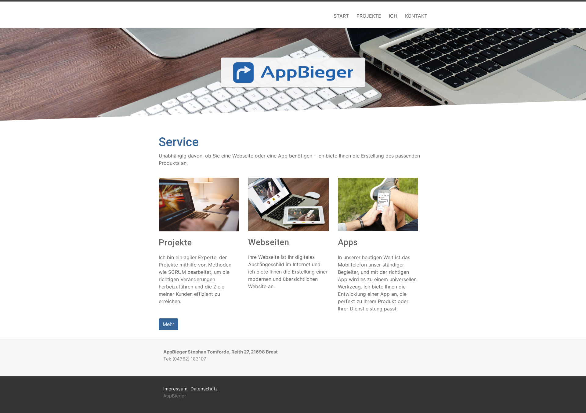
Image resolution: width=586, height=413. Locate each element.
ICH (393, 16)
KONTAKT (416, 16)
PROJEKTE (368, 16)
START (341, 16)
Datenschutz (204, 389)
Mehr (168, 324)
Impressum (175, 389)
